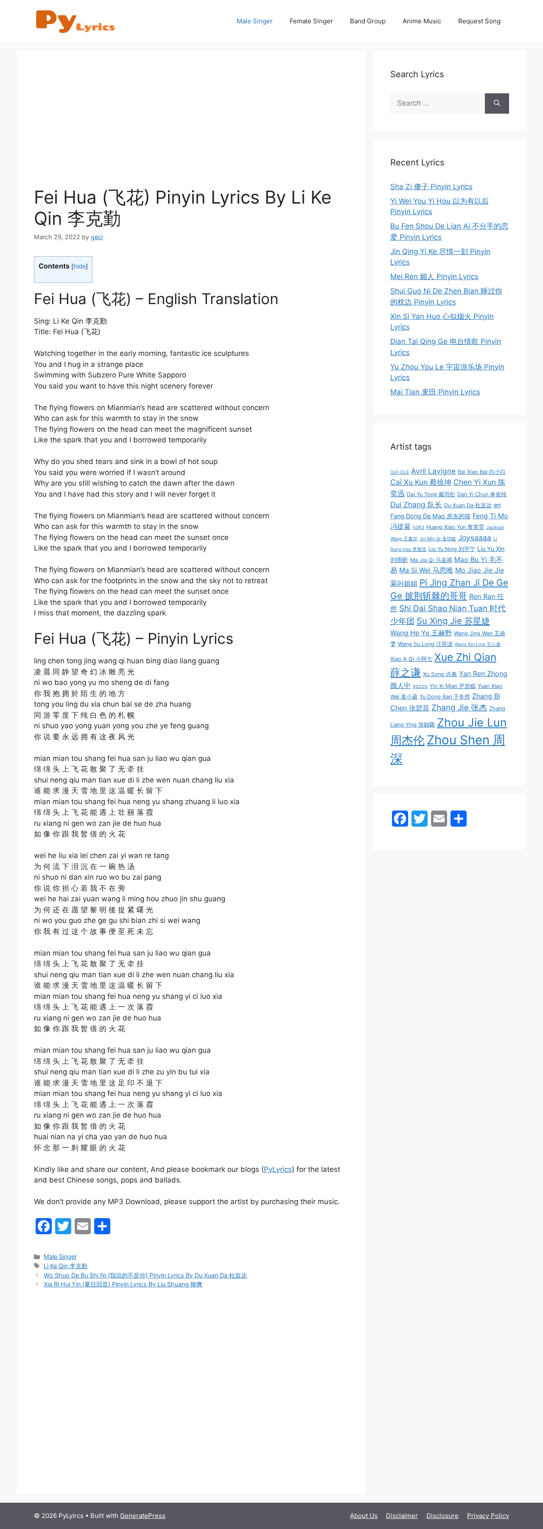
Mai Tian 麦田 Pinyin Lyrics (435, 392)
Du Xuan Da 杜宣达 (468, 505)
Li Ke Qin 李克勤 (65, 1265)
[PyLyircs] (76, 21)
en (497, 505)
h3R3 (418, 527)
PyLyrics (278, 1169)
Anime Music (422, 21)
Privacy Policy (488, 1516)
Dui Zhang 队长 (416, 504)
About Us (364, 1516)
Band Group (368, 21)
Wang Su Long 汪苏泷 (425, 644)
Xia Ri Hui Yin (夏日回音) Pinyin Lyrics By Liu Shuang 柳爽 (123, 1284)
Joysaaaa (474, 537)
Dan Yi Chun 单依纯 (482, 494)
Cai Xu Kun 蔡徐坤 (420, 482)
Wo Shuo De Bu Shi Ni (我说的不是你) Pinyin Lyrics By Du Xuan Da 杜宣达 (145, 1275)
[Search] (497, 103)
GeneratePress (142, 1516)
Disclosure (442, 1516)
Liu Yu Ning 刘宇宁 (451, 549)
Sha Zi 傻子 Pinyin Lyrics (431, 186)
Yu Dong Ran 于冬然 (445, 696)
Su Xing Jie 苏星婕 (453, 620)
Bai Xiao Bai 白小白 (482, 472)
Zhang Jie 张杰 (459, 708)
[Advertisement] (191, 127)
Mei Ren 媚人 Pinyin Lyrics (434, 276)
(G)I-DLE (399, 472)
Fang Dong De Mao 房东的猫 (430, 516)
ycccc (420, 686)
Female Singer (311, 21)
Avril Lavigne (433, 471)
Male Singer (255, 21)
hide (79, 266)
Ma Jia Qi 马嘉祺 (431, 560)
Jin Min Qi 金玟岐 (438, 539)
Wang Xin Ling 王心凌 (478, 644)
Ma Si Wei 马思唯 (426, 570)
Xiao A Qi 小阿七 (411, 659)
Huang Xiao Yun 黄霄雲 (455, 527)
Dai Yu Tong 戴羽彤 (431, 494)
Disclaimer (402, 1516)
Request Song (479, 21)
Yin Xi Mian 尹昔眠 (453, 686)
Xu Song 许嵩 (440, 674)
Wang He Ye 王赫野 (421, 633)
